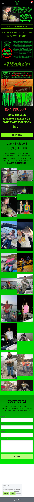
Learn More (16, 490)
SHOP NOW (17, 135)
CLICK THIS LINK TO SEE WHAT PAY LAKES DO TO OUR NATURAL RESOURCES (17, 64)
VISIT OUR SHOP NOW (17, 26)
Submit (17, 456)
